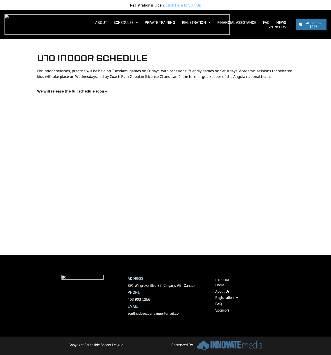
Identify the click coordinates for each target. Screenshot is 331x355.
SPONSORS (277, 27)
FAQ (266, 22)
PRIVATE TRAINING (160, 22)
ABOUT (101, 22)
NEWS (281, 22)
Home (219, 285)
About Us (222, 291)
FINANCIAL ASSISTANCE (236, 22)
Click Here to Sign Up (183, 4)
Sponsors (222, 310)
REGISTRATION (194, 22)
